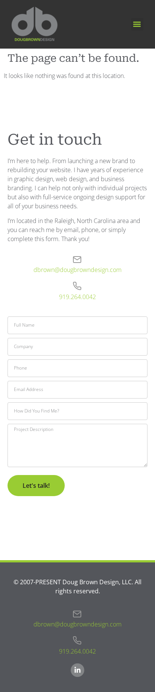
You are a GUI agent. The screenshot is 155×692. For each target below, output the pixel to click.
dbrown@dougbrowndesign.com (77, 270)
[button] (137, 24)
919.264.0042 (77, 297)
